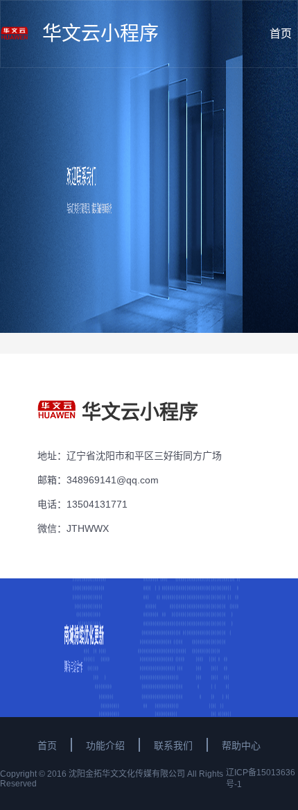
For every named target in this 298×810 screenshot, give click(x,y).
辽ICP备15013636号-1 (260, 778)
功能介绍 (105, 745)
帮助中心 (241, 745)
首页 (47, 745)
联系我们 (173, 745)
